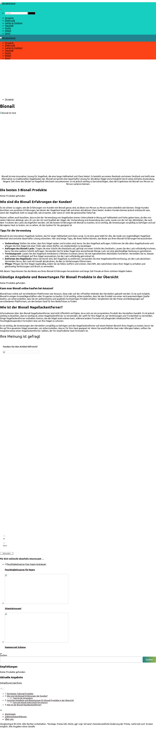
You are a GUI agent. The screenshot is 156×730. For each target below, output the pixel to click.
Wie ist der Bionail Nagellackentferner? (24, 705)
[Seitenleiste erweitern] (1, 653)
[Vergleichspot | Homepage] (7, 3)
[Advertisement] (78, 79)
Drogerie (9, 18)
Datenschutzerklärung (16, 716)
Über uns (9, 719)
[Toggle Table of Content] (2, 689)
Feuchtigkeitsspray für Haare (20, 569)
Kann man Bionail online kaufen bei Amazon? (30, 702)
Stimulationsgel (13, 608)
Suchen (3, 655)
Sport (7, 33)
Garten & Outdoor (14, 23)
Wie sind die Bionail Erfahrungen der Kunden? (27, 696)
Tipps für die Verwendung (23, 698)
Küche (8, 28)
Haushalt (9, 25)
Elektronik (10, 20)
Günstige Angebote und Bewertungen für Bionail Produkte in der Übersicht (40, 700)
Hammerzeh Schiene (15, 647)
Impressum (10, 714)
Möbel (8, 31)
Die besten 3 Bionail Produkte (20, 694)
